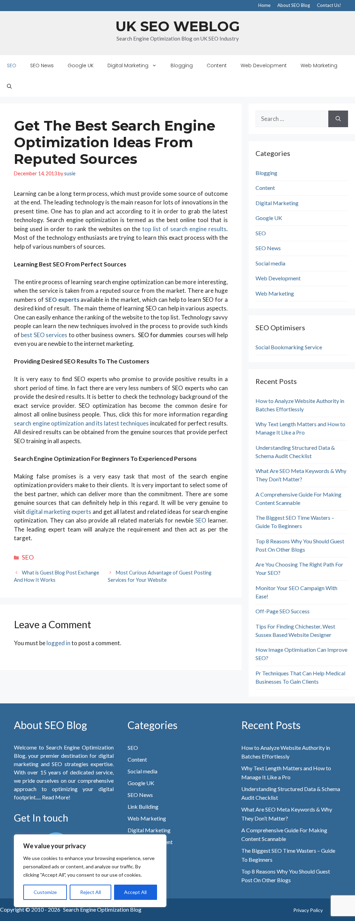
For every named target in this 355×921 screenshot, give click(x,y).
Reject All (90, 892)
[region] (90, 870)
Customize (45, 892)
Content (217, 65)
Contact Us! (329, 5)
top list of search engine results (184, 229)
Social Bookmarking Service (289, 347)
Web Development (264, 65)
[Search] (338, 119)
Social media (270, 263)
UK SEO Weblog (177, 26)
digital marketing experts (58, 511)
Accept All (135, 892)
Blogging (182, 65)
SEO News (42, 65)
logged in (58, 643)
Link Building (143, 806)
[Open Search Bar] (9, 86)
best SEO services (44, 335)
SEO (11, 65)
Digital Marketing (127, 65)
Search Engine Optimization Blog (102, 909)
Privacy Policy (308, 910)
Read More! (55, 797)
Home (264, 5)
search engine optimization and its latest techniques (81, 423)
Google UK (81, 65)
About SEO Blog (293, 5)
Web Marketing (319, 65)
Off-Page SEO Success (283, 611)
